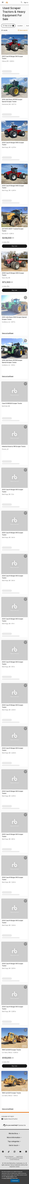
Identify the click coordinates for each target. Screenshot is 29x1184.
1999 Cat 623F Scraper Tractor (11, 1050)
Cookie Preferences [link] (14, 1159)
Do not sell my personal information (14, 1158)
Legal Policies (19, 1156)
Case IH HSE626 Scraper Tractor (12, 403)
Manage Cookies (9, 1176)
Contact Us (22, 1125)
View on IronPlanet (7, 333)
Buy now (14, 246)
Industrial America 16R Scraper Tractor (14, 446)
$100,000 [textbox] (6, 1058)
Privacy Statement (9, 1156)
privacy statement (7, 1178)
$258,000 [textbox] (6, 238)
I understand (15, 1180)
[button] (8, 25)
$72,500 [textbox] (6, 282)
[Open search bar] (22, 2)
